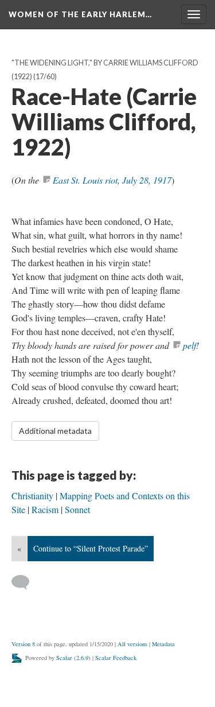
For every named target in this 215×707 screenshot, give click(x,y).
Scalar (64, 658)
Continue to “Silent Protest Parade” (90, 548)
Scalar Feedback (115, 658)
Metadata (163, 644)
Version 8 (23, 644)
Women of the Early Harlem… (80, 14)
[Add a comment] (25, 582)
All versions (132, 644)
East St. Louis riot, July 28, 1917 (112, 180)
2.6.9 (82, 658)
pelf (189, 345)
